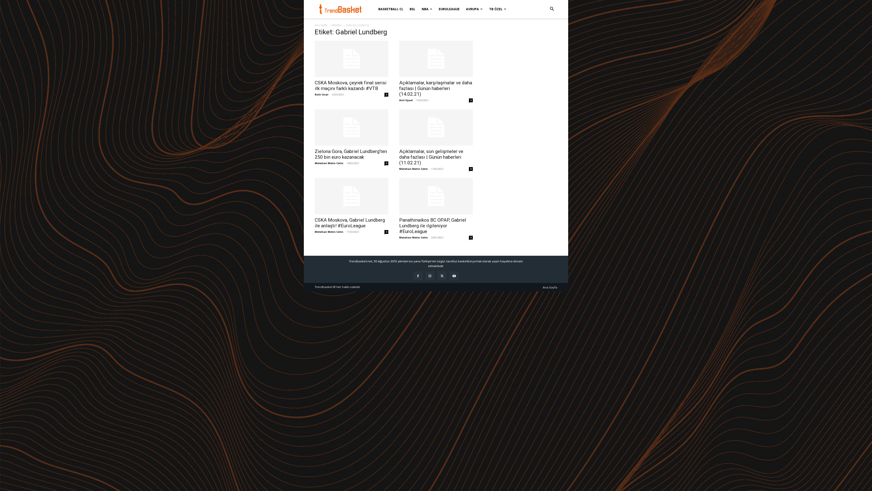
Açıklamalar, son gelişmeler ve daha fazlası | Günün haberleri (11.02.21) (431, 157)
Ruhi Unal (321, 94)
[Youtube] (454, 275)
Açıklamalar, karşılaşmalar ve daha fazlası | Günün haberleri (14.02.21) (435, 88)
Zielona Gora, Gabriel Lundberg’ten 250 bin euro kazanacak (351, 154)
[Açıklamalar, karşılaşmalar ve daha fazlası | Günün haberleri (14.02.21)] (436, 59)
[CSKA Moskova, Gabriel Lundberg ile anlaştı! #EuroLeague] (351, 196)
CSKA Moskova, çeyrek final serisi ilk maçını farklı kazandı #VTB (350, 85)
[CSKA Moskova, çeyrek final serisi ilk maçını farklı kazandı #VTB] (351, 59)
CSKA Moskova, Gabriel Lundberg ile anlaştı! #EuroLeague (350, 222)
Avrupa (472, 9)
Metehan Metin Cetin (329, 163)
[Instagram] (430, 275)
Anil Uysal (406, 100)
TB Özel (496, 9)
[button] (551, 9)
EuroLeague (449, 9)
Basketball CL (390, 9)
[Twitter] (442, 275)
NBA (425, 9)
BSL (412, 9)
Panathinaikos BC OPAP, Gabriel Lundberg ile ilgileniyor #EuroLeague (432, 225)
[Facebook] (418, 275)
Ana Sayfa (321, 25)
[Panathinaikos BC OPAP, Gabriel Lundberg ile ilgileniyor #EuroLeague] (436, 196)
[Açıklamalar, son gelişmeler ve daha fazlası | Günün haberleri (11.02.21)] (436, 127)
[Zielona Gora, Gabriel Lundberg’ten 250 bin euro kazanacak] (351, 127)
